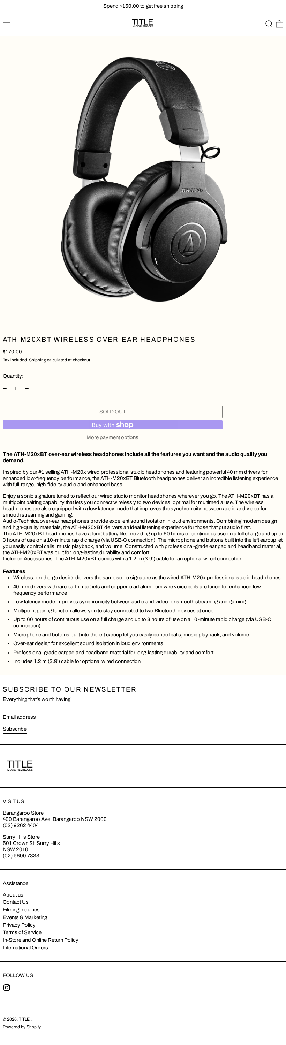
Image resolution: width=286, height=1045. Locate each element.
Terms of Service (22, 932)
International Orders (25, 948)
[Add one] (26, 388)
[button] (269, 24)
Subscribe (15, 729)
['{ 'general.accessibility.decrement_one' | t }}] (4, 388)
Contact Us (16, 902)
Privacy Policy (19, 925)
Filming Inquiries (21, 910)
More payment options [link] (112, 437)
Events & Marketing (25, 917)
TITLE (25, 1019)
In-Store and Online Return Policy (40, 940)
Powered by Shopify (22, 1026)
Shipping (37, 360)
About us (13, 895)
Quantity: (13, 376)
